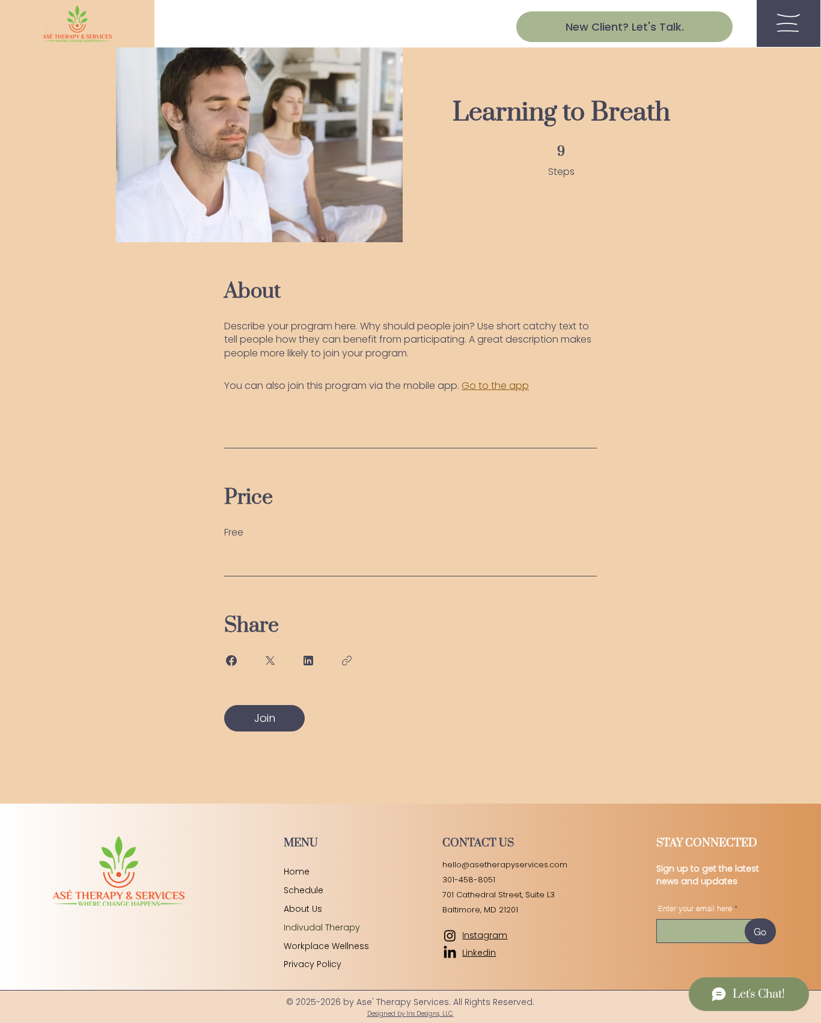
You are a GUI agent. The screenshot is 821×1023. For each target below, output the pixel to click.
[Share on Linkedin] (308, 660)
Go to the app (495, 385)
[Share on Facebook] (231, 660)
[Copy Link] (347, 660)
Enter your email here (695, 908)
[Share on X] (270, 660)
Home (297, 872)
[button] (788, 23)
